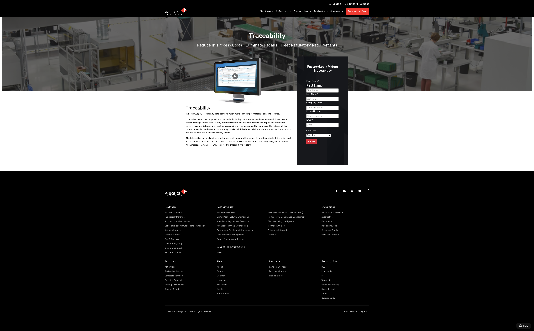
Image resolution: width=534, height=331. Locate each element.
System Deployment (174, 271)
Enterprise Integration (278, 230)
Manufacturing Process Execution (233, 221)
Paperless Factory (330, 285)
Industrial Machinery (331, 235)
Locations (222, 280)
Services (170, 261)
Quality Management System (230, 239)
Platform (265, 11)
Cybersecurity (328, 298)
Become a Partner (277, 271)
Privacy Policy (350, 312)
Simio (219, 253)
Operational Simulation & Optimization (235, 230)
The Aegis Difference (175, 217)
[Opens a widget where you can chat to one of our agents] (523, 326)
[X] (352, 190)
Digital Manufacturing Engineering (233, 217)
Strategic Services (174, 276)
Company (335, 11)
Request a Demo (357, 11)
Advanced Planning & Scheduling (232, 226)
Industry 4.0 (327, 271)
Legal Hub (364, 312)
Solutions (282, 11)
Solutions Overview (226, 213)
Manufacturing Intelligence (281, 221)
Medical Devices (329, 226)
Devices (272, 235)
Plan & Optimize (172, 239)
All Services (170, 267)
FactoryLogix (225, 207)
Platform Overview (173, 213)
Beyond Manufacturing (231, 247)
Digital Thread (328, 289)
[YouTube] (360, 190)
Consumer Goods (330, 230)
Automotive (327, 217)
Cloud (324, 294)
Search (337, 3)
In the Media (223, 294)
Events (220, 289)
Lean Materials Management (230, 235)
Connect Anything (173, 244)
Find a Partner (275, 276)
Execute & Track (172, 235)
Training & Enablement (175, 285)
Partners (274, 261)
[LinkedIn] (344, 190)
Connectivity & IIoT (277, 226)
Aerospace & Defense (332, 213)
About (220, 261)
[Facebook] (336, 190)
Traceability (327, 280)
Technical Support (173, 280)
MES (323, 267)
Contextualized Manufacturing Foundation (185, 226)
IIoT (323, 276)
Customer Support (358, 3)
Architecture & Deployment (178, 221)
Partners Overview (277, 267)
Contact (221, 276)
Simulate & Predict (173, 253)
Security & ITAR (172, 289)
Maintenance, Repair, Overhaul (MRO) (285, 213)
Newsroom (222, 285)
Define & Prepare (173, 230)
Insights (319, 11)
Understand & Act (173, 248)
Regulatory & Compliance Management (286, 217)
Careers (221, 271)
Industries (301, 11)
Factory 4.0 (329, 261)
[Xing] (367, 190)
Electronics (327, 221)
